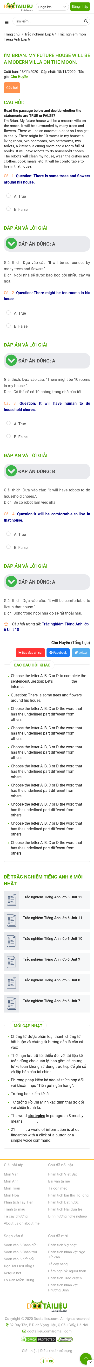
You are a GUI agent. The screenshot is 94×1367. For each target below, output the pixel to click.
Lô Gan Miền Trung (19, 1280)
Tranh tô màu (14, 1209)
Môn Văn (11, 1174)
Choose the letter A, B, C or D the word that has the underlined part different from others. (46, 714)
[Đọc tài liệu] (43, 1361)
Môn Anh (11, 1181)
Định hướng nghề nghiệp (67, 1216)
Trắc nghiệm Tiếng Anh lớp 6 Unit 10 (52, 938)
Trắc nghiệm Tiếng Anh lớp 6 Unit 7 (51, 1001)
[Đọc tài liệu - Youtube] (50, 1361)
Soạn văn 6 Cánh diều (21, 1245)
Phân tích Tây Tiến (18, 1202)
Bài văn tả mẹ (59, 1181)
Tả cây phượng (15, 1216)
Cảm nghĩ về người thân (67, 1271)
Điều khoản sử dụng (56, 1351)
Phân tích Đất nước (63, 1202)
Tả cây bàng (57, 1264)
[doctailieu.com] (47, 1307)
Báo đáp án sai (31, 652)
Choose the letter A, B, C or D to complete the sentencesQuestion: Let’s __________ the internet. (48, 681)
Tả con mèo (57, 1188)
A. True (20, 196)
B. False (20, 209)
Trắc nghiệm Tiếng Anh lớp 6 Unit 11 (52, 918)
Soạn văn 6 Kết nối (19, 1259)
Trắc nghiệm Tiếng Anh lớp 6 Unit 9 (51, 959)
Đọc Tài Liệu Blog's (19, 1266)
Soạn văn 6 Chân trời (20, 1252)
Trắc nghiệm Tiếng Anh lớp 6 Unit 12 (52, 897)
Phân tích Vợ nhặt (62, 1245)
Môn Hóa (11, 1195)
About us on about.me (22, 1223)
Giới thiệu (29, 1351)
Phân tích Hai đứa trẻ (65, 1209)
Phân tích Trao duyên (65, 1278)
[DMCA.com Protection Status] (38, 1340)
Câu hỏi (12, 88)
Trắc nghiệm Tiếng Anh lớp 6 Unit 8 (51, 980)
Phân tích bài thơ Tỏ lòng (68, 1195)
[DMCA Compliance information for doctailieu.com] (65, 1340)
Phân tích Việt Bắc (63, 1174)
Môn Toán (12, 1188)
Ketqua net (12, 1273)
